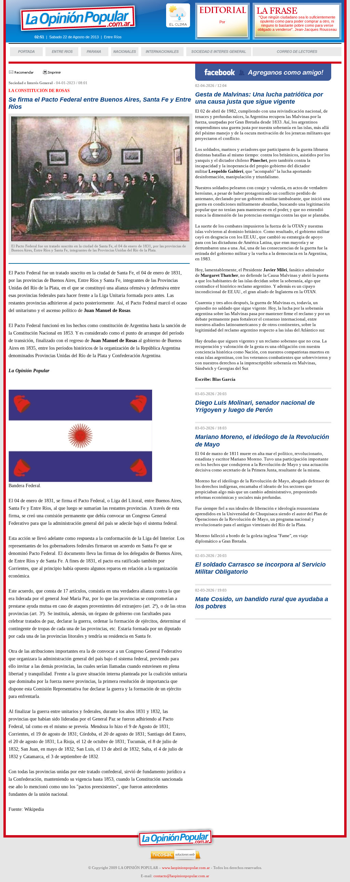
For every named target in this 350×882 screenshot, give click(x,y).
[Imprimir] (52, 73)
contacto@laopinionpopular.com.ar (181, 876)
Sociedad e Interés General (31, 83)
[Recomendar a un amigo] (21, 73)
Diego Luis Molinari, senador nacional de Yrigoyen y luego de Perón (255, 406)
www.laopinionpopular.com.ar (186, 868)
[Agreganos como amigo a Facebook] (263, 79)
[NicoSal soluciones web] (175, 860)
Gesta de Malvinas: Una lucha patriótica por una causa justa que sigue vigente (259, 98)
